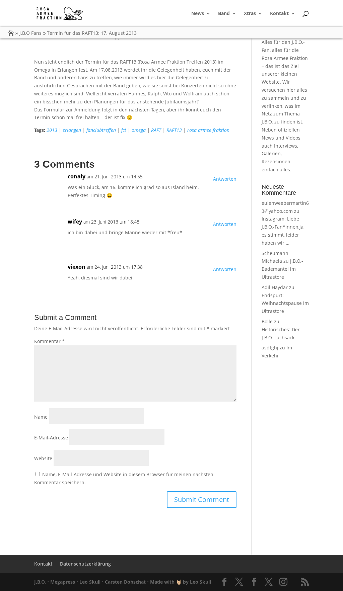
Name (41, 417)
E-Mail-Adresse (51, 437)
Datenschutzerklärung (85, 564)
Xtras (250, 13)
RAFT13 (174, 130)
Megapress (62, 582)
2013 (52, 130)
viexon (76, 266)
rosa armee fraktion (208, 130)
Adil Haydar (275, 287)
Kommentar (49, 341)
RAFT (156, 130)
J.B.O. (40, 582)
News (197, 13)
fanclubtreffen (101, 130)
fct (123, 130)
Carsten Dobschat (125, 582)
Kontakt (279, 13)
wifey (75, 221)
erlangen (72, 130)
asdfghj (270, 347)
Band (224, 13)
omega (139, 130)
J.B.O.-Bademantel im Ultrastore (282, 269)
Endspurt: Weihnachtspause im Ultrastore (285, 303)
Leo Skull (89, 582)
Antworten (224, 179)
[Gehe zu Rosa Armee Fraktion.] (11, 33)
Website (43, 458)
